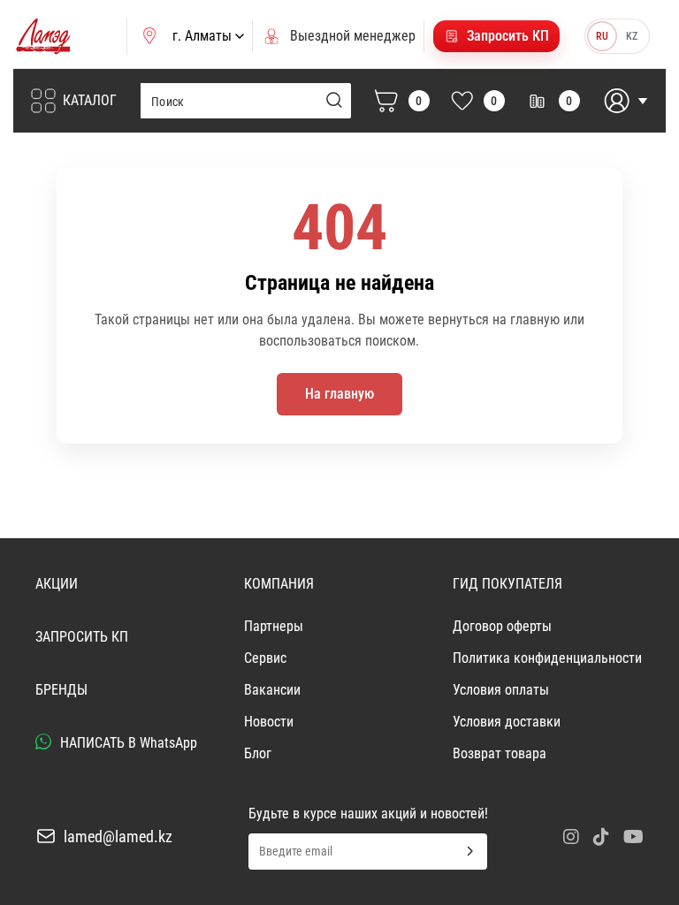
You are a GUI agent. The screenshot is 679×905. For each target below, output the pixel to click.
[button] (496, 36)
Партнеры (273, 626)
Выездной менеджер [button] (353, 35)
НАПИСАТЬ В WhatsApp (127, 742)
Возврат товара (499, 753)
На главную (339, 393)
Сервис (265, 658)
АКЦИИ (56, 583)
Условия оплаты (501, 689)
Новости (269, 721)
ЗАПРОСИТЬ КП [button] (81, 636)
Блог (257, 753)
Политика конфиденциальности (547, 658)
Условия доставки (507, 721)
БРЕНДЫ (61, 689)
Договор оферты (502, 626)
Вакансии (272, 689)
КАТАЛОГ (90, 100)
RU (602, 36)
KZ (631, 36)
